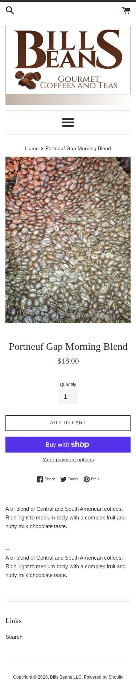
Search (13, 637)
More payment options (68, 459)
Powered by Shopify (103, 677)
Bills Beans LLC (66, 677)
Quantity (68, 384)
